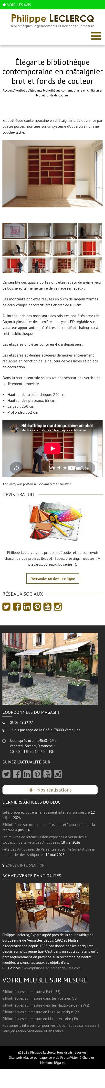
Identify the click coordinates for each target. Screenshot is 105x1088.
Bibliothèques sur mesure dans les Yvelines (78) (40, 998)
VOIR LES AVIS (19, 4)
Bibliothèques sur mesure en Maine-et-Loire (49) (40, 1018)
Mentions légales (52, 1062)
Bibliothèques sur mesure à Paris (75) (31, 991)
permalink (64, 484)
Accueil (8, 90)
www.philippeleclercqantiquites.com (52, 968)
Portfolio (21, 90)
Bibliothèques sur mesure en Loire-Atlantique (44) (41, 1012)
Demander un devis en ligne (52, 578)
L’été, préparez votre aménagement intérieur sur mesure (46, 812)
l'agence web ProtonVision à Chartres (67, 1057)
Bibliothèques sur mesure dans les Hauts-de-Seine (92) (45, 1005)
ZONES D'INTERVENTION (25, 865)
